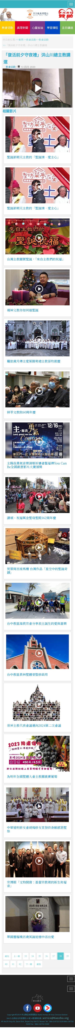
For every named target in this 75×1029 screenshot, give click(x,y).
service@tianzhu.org (56, 1018)
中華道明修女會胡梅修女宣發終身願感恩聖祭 (37, 829)
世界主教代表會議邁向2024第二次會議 (34, 725)
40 (6, 964)
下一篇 (29, 964)
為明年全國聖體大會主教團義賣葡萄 (32, 776)
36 (46, 956)
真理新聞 (22, 28)
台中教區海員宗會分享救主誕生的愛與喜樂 (37, 623)
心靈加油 (37, 28)
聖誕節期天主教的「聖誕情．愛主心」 (33, 157)
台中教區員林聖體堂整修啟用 (27, 674)
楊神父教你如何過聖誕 (22, 310)
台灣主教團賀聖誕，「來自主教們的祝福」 (36, 259)
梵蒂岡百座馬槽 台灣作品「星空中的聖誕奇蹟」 (37, 570)
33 (25, 956)
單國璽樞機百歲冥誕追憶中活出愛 (30, 936)
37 (53, 956)
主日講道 (67, 28)
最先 (7, 956)
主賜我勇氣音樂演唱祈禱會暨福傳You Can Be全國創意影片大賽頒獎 (37, 465)
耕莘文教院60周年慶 (21, 412)
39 (67, 956)
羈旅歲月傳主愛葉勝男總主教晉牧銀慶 (33, 361)
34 (32, 956)
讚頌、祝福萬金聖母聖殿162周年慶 (31, 517)
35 (39, 956)
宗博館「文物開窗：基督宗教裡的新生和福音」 (37, 884)
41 (13, 964)
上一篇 (17, 956)
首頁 (20, 39)
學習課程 (52, 28)
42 (20, 964)
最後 (39, 964)
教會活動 (7, 28)
